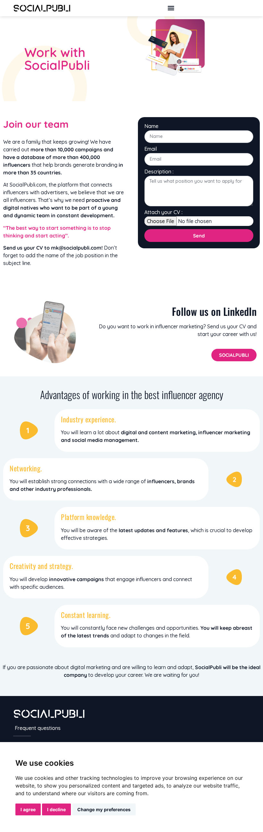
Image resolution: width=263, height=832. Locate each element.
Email (150, 149)
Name (151, 126)
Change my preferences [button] (104, 809)
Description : (159, 172)
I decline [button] (56, 809)
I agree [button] (28, 809)
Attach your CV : (163, 212)
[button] (170, 8)
